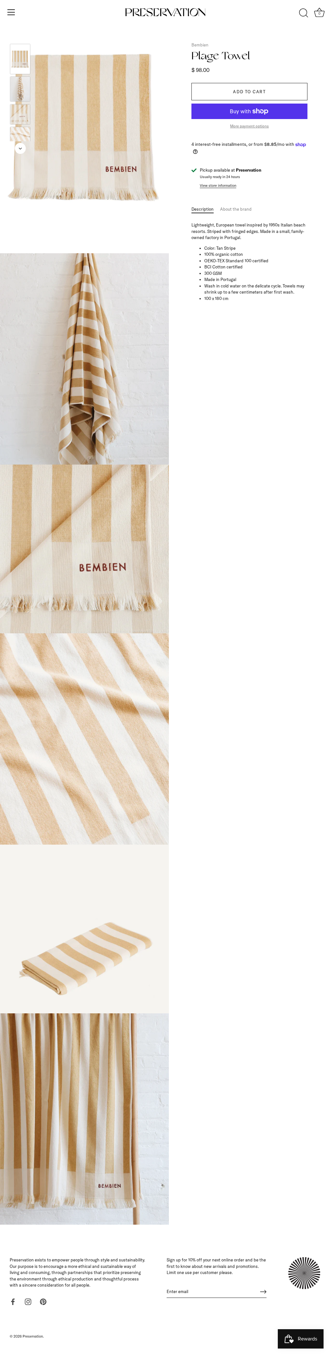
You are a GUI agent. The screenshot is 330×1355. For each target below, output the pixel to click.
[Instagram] (28, 1301)
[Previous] (20, 34)
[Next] (20, 148)
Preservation (33, 1336)
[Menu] (11, 12)
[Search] (303, 13)
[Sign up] (263, 1292)
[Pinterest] (43, 1301)
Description (202, 209)
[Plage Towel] (20, 59)
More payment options (249, 126)
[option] (20, 60)
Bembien (200, 44)
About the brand (236, 209)
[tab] (205, 209)
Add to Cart (249, 91)
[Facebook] (13, 1301)
